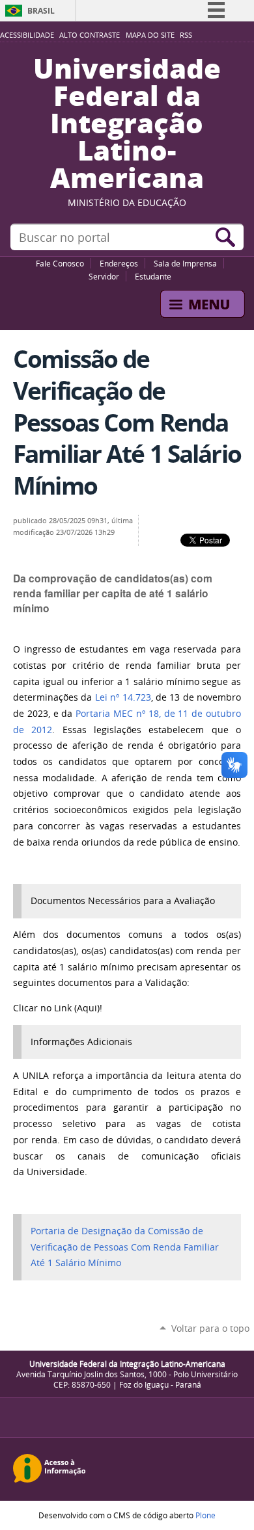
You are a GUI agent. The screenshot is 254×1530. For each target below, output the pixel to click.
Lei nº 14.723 (123, 697)
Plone (205, 1515)
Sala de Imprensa (185, 263)
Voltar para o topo (210, 1328)
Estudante (153, 276)
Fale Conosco (60, 263)
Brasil (41, 10)
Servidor (104, 276)
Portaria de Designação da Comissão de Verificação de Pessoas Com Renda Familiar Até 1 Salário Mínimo (125, 1247)
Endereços (119, 263)
